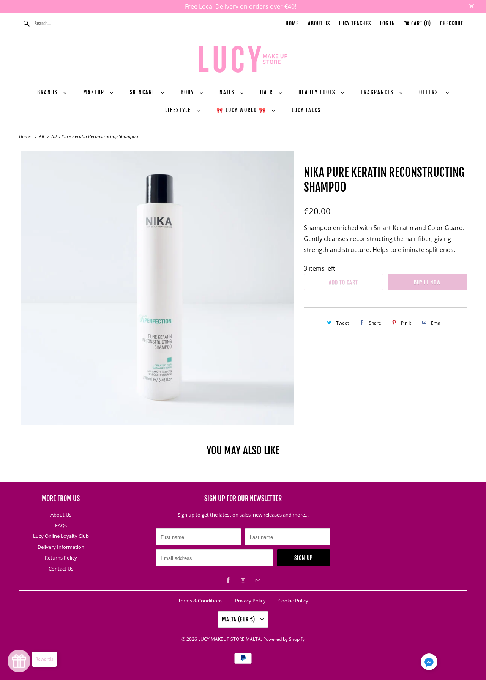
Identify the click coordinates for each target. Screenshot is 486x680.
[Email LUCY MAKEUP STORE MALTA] (258, 580)
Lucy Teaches (355, 23)
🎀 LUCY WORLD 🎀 (242, 110)
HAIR (267, 92)
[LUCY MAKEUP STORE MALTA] (243, 60)
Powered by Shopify (284, 639)
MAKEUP (94, 92)
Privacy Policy (250, 600)
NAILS (228, 92)
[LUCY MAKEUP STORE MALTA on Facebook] (228, 580)
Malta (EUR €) (239, 619)
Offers (430, 92)
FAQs (61, 525)
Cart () (420, 23)
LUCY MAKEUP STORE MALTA (229, 639)
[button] (429, 663)
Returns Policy (61, 557)
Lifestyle (179, 110)
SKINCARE (143, 92)
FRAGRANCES (378, 92)
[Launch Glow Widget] (19, 661)
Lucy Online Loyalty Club (61, 536)
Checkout (451, 23)
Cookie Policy (293, 600)
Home (292, 23)
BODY (188, 92)
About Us (319, 23)
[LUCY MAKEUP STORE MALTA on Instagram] (243, 580)
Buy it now (427, 282)
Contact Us (61, 568)
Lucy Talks (306, 110)
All (42, 136)
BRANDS (48, 92)
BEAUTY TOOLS (317, 92)
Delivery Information (61, 547)
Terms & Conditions (200, 600)
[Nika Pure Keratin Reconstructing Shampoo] (157, 288)
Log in (387, 23)
